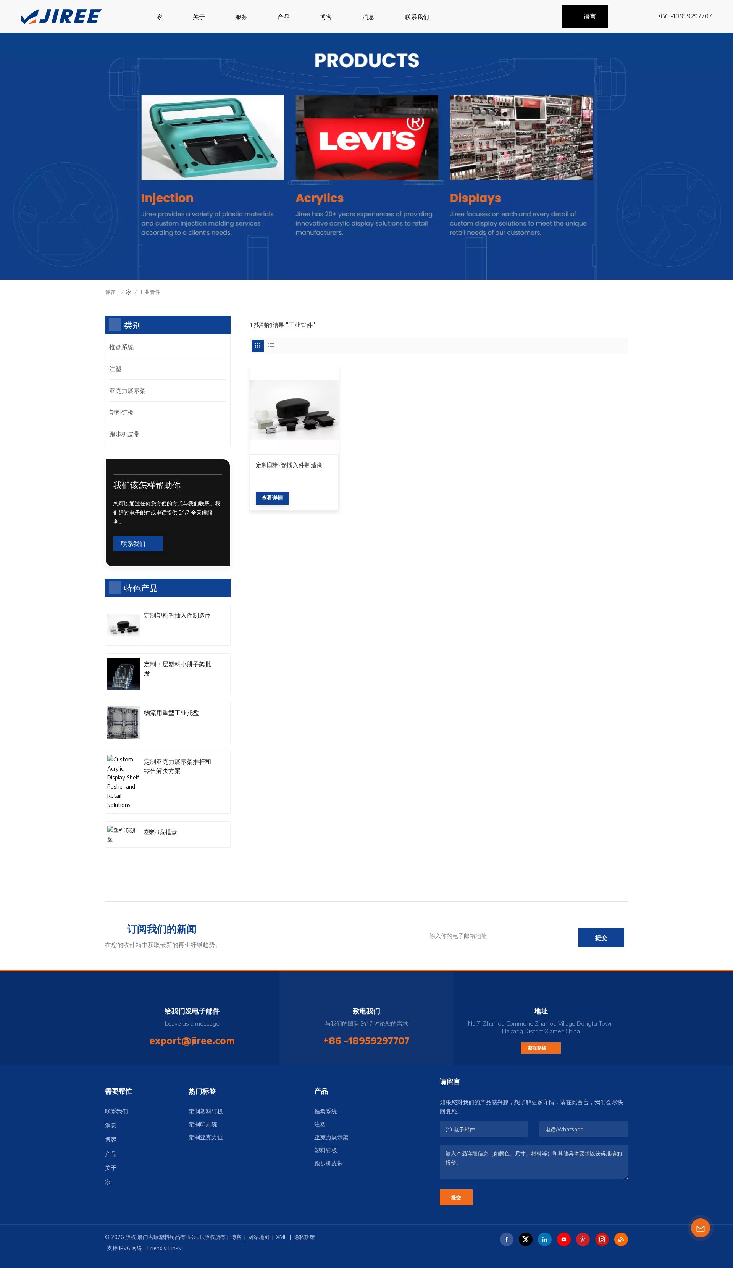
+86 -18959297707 (685, 16)
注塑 (115, 369)
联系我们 (417, 17)
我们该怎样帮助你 (147, 484)
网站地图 (259, 1237)
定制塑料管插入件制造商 (289, 465)
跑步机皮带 (124, 434)
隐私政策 (304, 1237)
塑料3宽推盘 (161, 832)
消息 (368, 17)
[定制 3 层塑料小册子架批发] (123, 674)
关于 (199, 17)
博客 (326, 17)
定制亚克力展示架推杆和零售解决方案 (177, 766)
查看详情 (272, 497)
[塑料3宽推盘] (123, 835)
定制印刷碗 (203, 1124)
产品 (284, 17)
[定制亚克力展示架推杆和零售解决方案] (123, 782)
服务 (241, 17)
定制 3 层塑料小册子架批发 (177, 668)
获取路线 (537, 1048)
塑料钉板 (121, 412)
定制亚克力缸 (206, 1137)
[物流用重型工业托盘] (123, 722)
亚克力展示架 (127, 390)
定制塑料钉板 (206, 1111)
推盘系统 (121, 347)
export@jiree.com (192, 1040)
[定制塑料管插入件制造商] (294, 409)
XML (281, 1237)
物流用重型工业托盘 (171, 712)
